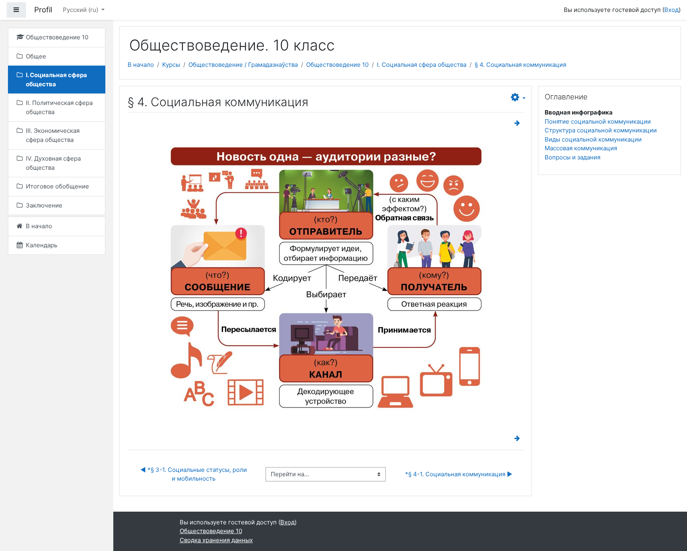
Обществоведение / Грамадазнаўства (243, 64)
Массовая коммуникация (581, 148)
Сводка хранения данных (216, 540)
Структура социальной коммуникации (601, 130)
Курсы (171, 64)
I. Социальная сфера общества (421, 64)
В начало (141, 64)
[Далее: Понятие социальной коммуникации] (519, 123)
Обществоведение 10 (337, 64)
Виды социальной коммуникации (593, 139)
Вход (671, 10)
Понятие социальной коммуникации (598, 121)
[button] (518, 97)
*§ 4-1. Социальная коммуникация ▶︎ (458, 474)
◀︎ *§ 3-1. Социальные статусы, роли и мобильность (194, 474)
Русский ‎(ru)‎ (81, 10)
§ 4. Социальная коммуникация (520, 64)
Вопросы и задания (572, 157)
